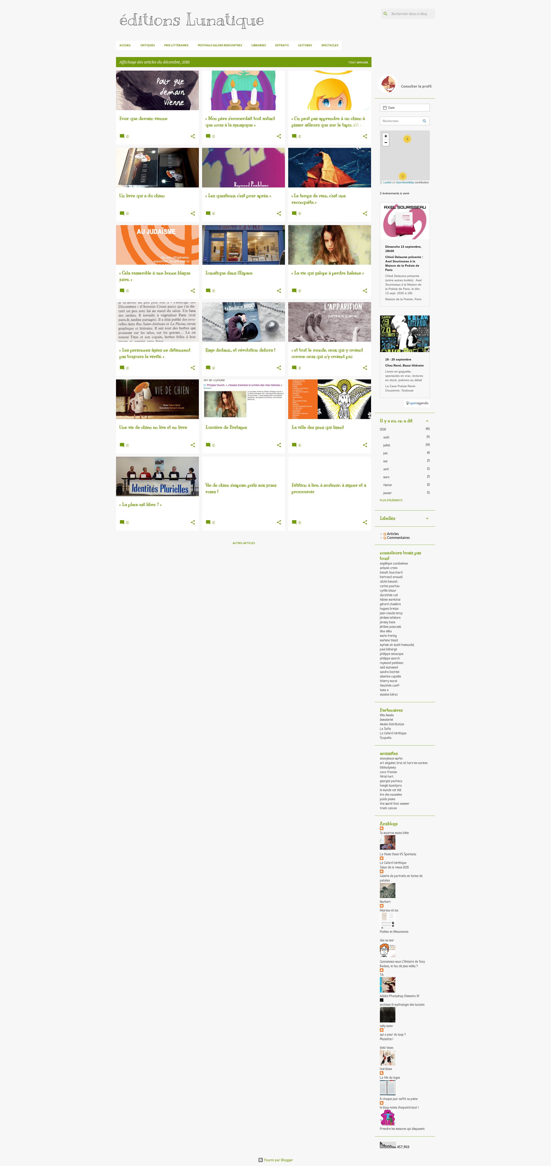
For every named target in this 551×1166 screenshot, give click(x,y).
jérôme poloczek (390, 627)
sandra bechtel (389, 672)
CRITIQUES (147, 45)
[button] (192, 136)
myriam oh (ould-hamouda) (397, 645)
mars (386, 477)
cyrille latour (388, 591)
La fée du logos (390, 1078)
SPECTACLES (329, 45)
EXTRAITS (282, 45)
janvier (387, 493)
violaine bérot (389, 695)
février (387, 485)
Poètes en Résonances (394, 932)
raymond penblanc (392, 663)
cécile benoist (389, 582)
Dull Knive (386, 1069)
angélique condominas (394, 564)
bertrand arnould (391, 577)
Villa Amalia (387, 715)
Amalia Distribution (392, 724)
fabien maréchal (390, 600)
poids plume (387, 799)
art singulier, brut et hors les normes (403, 763)
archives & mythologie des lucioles (402, 1005)
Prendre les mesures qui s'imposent (402, 1129)
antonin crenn (389, 568)
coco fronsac (388, 772)
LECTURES (305, 45)
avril (386, 469)
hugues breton (389, 609)
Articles (392, 534)
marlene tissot (389, 640)
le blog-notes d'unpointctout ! (399, 1108)
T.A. (382, 975)
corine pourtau (389, 586)
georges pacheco (391, 781)
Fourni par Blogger (278, 1160)
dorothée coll (389, 595)
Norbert (385, 902)
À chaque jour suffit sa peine (399, 1099)
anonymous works (391, 759)
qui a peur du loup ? (393, 1035)
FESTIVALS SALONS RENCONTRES (220, 45)
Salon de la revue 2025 (394, 867)
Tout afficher (358, 62)
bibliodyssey (388, 768)
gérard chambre (390, 604)
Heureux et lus (389, 910)
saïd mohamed (389, 668)
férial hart (386, 777)
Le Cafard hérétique (393, 733)
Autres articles (244, 543)
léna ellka (386, 631)
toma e (384, 690)
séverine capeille (390, 677)
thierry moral (388, 681)
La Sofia (385, 729)
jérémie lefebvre (390, 618)
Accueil (125, 45)
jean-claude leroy (391, 613)
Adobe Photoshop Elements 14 (399, 996)
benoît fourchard (391, 573)
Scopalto (386, 738)
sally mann (386, 1026)
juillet (386, 445)
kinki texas (386, 1048)
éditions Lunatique (191, 19)
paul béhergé (388, 649)
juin (385, 453)
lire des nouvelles (391, 795)
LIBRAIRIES (258, 45)
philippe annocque (391, 654)
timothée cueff (389, 686)
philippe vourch (390, 658)
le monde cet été (390, 790)
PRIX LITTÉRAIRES (176, 45)
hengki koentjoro (391, 786)
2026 (383, 429)
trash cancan (388, 808)
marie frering (388, 636)
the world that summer (394, 804)
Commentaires (398, 538)
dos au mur (387, 940)
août (386, 437)
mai (385, 461)
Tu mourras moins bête (394, 833)
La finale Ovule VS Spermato (398, 854)
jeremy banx (387, 622)
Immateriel (386, 720)
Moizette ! (386, 1039)
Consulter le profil (416, 86)
